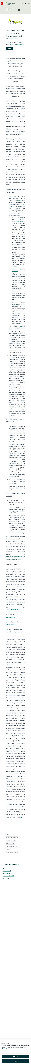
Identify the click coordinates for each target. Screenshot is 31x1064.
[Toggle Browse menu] (25, 10)
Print (4, 868)
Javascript (6, 878)
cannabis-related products (12, 846)
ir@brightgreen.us (10, 617)
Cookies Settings (15, 1052)
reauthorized (19, 221)
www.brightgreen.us (13, 609)
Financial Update (10, 843)
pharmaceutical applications (12, 852)
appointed (22, 326)
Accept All (15, 1061)
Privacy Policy (5, 1048)
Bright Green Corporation (17, 44)
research (8, 849)
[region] (15, 1051)
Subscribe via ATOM (8, 876)
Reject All (15, 1056)
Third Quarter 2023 (10, 840)
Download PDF (7, 871)
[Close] (29, 1041)
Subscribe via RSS (8, 873)
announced (18, 200)
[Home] (8, 3)
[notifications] (25, 3)
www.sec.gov (19, 817)
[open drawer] (28, 3)
